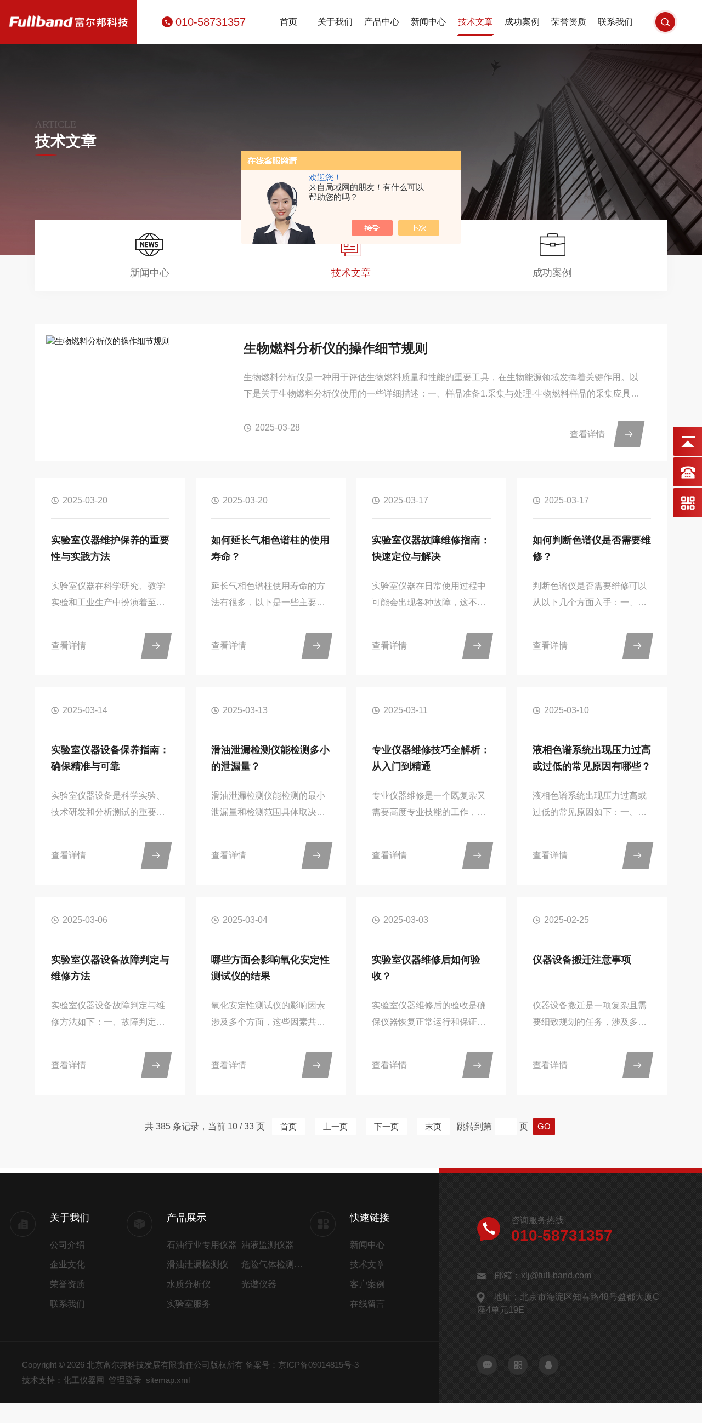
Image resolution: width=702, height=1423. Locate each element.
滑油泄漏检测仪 (197, 1264)
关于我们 (335, 21)
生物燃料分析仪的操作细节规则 (336, 348)
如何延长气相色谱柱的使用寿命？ (270, 548)
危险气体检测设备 (274, 1264)
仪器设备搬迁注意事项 (582, 959)
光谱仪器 (258, 1284)
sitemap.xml (168, 1380)
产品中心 (381, 21)
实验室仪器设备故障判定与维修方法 (110, 968)
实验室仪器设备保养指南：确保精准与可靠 (110, 758)
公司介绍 (67, 1244)
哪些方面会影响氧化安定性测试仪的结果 (270, 968)
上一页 (335, 1126)
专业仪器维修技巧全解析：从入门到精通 (431, 758)
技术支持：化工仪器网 (63, 1380)
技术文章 (475, 21)
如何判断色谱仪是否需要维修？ (592, 548)
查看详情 (587, 434)
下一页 (386, 1126)
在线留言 (367, 1304)
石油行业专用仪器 (202, 1244)
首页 (288, 21)
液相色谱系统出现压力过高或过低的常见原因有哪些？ (592, 758)
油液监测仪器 (267, 1244)
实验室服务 (189, 1304)
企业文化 (67, 1264)
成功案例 (522, 21)
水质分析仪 (189, 1284)
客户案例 (367, 1284)
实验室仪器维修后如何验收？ (426, 968)
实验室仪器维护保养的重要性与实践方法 (110, 548)
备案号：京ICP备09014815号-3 (302, 1364)
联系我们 (615, 21)
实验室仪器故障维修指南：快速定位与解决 (431, 548)
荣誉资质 (568, 21)
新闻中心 (428, 21)
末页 (433, 1126)
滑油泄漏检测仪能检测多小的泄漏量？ (270, 758)
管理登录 (125, 1380)
